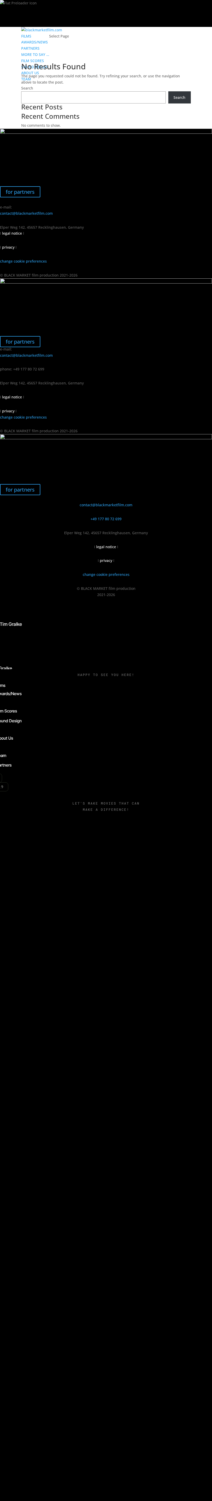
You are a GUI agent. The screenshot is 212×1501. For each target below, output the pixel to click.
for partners (20, 191)
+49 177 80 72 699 (106, 518)
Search (27, 88)
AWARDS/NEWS (34, 42)
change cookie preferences (23, 261)
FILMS (26, 36)
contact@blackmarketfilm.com (26, 213)
